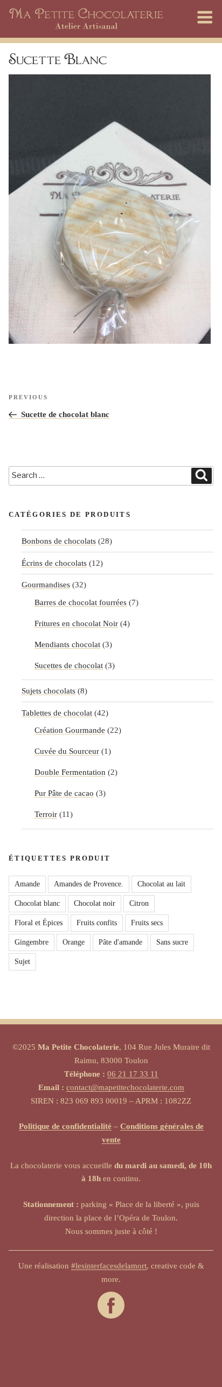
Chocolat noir (94, 903)
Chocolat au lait (161, 884)
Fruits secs (147, 923)
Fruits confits (97, 923)
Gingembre (31, 942)
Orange (74, 942)
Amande (27, 884)
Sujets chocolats (48, 690)
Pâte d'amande (120, 942)
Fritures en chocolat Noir (76, 623)
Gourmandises (46, 584)
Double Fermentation (70, 772)
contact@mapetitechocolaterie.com (125, 1087)
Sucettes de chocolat (68, 665)
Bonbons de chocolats (59, 541)
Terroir (45, 814)
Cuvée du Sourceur (66, 751)
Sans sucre (172, 942)
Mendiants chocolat (67, 644)
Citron (139, 903)
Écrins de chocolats (54, 563)
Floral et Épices (39, 923)
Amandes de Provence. (88, 884)
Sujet (22, 962)
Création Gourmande (69, 730)
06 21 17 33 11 (132, 1074)
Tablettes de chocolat (57, 713)
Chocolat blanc (37, 903)
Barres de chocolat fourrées (80, 602)
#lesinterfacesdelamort (109, 1265)
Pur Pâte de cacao (64, 793)
